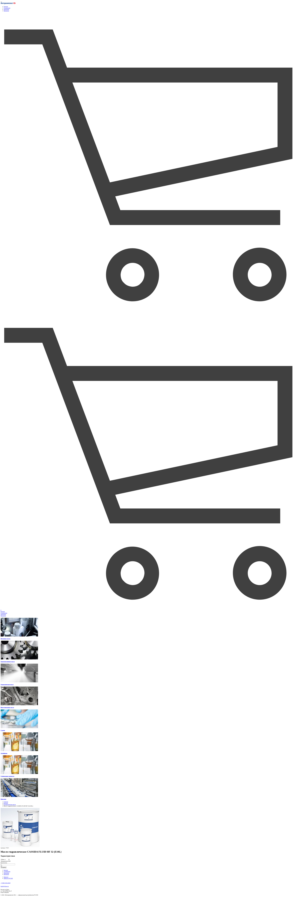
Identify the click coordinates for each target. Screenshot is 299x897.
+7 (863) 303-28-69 (5, 883)
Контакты (6, 10)
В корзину (3, 867)
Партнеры (6, 9)
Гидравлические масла (10, 804)
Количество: (4, 862)
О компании (7, 8)
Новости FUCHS (8, 878)
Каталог (6, 6)
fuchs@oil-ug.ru (5, 886)
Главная (6, 801)
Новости (6, 877)
